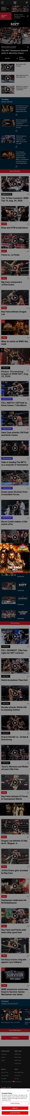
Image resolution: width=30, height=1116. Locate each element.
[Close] (28, 1090)
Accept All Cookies (15, 1113)
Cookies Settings (15, 1103)
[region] (15, 1102)
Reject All (14, 1108)
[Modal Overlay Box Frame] (15, 558)
